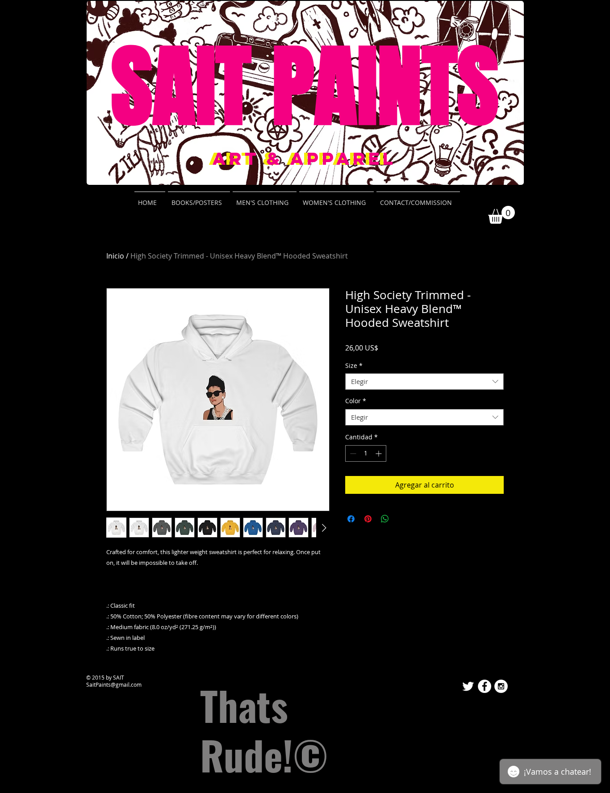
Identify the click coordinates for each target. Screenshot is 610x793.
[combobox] (424, 381)
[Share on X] (402, 518)
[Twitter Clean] (468, 686)
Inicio (115, 256)
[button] (501, 215)
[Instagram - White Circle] (501, 686)
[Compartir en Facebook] (351, 518)
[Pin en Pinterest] (368, 518)
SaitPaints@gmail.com (114, 684)
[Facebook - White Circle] (484, 686)
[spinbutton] (366, 453)
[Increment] (379, 453)
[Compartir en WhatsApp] (385, 518)
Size (354, 366)
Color (355, 401)
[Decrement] (352, 453)
